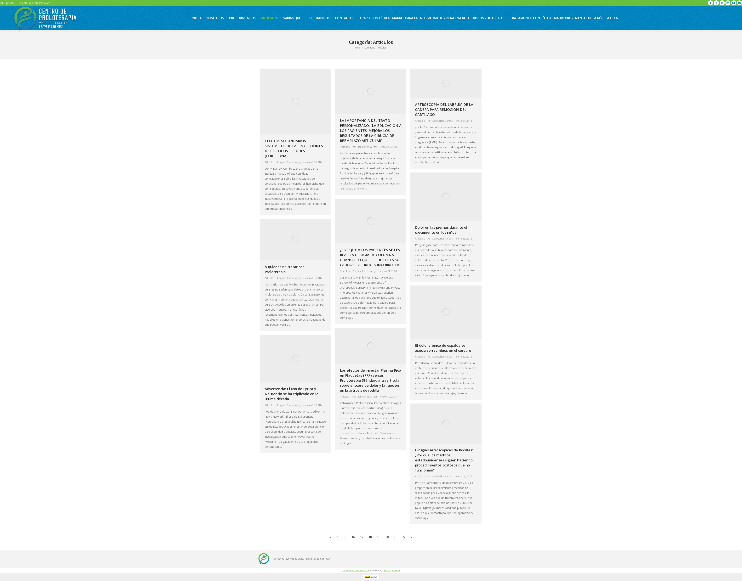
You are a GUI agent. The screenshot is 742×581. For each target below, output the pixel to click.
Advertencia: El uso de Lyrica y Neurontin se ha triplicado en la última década (291, 393)
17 (361, 537)
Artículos (269, 162)
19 (378, 537)
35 (403, 537)
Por (289, 162)
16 (353, 537)
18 (370, 537)
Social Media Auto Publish (355, 570)
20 (387, 537)
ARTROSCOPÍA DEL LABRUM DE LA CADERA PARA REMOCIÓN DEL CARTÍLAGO (444, 109)
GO (328, 558)
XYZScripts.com (392, 570)
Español (373, 577)
